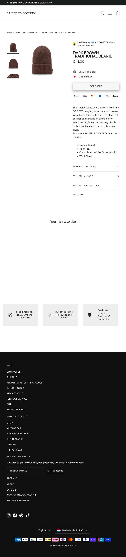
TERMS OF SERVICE (17, 398)
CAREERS (12, 489)
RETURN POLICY (15, 388)
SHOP (10, 423)
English (42, 530)
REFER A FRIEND (15, 409)
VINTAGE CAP (14, 428)
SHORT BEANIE (15, 439)
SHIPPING (12, 377)
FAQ (9, 404)
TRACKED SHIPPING (84, 166)
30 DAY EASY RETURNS (87, 185)
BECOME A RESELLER (18, 500)
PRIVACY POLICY (15, 393)
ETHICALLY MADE (83, 176)
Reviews (78, 194)
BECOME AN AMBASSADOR (21, 495)
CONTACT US (14, 371)
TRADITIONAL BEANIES (25, 32)
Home (9, 32)
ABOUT (10, 484)
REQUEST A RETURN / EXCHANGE (24, 382)
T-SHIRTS (11, 444)
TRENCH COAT (14, 449)
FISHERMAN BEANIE (17, 433)
